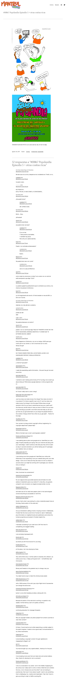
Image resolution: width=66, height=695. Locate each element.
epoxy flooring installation (22, 571)
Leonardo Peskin (20, 622)
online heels (18, 651)
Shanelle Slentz (19, 605)
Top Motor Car (19, 418)
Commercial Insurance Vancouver (24, 588)
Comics (28, 151)
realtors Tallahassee (20, 506)
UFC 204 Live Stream (21, 596)
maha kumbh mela (20, 452)
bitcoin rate (18, 537)
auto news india (19, 375)
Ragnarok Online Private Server (23, 496)
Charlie (17, 467)
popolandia (40, 151)
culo (17, 271)
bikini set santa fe (20, 529)
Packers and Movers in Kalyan (23, 436)
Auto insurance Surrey (21, 564)
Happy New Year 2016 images (23, 394)
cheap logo (18, 634)
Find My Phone (19, 544)
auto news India (19, 387)
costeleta (18, 177)
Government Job (20, 428)
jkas (17, 348)
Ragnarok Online (20, 487)
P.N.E (17, 241)
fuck (17, 291)
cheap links (18, 613)
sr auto (17, 281)
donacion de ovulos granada (22, 475)
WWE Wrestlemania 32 (21, 579)
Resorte (18, 256)
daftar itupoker (19, 552)
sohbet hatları (19, 520)
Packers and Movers (21, 661)
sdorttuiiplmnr (19, 365)
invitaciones (34, 151)
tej (16, 644)
